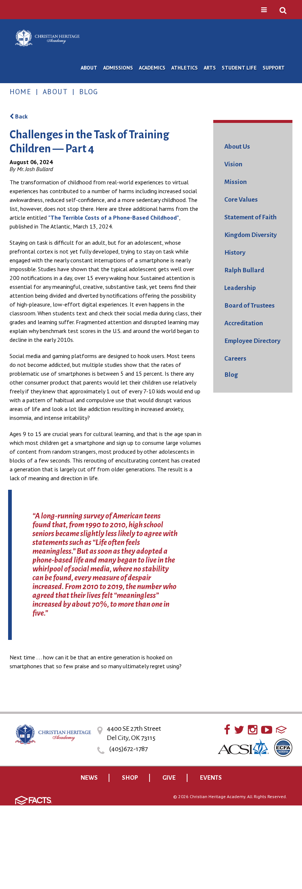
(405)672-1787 (128, 748)
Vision (233, 164)
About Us (237, 146)
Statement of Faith (250, 217)
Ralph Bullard (244, 270)
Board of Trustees (249, 305)
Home (20, 91)
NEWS (89, 778)
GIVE (169, 778)
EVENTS (211, 778)
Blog (88, 91)
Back (21, 116)
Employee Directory (252, 340)
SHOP (130, 778)
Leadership (240, 287)
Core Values (241, 199)
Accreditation (243, 323)
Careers (235, 358)
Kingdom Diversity (250, 234)
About (55, 91)
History (235, 252)
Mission (235, 181)
